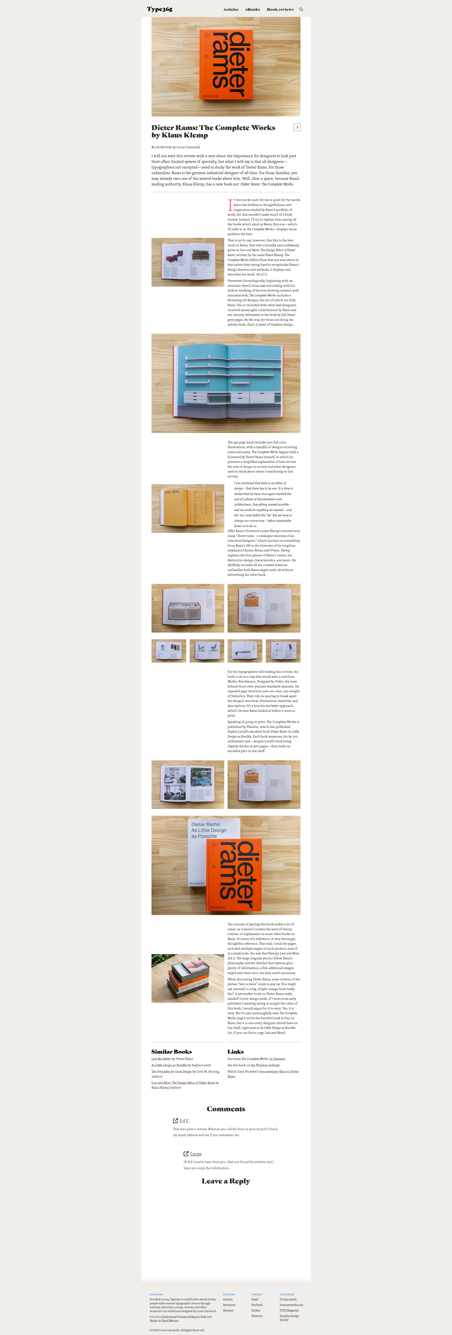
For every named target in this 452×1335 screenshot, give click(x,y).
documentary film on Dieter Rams (263, 1074)
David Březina (170, 1320)
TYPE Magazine (289, 1310)
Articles (228, 1299)
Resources (229, 1304)
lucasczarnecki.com (291, 1304)
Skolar (154, 1320)
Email (254, 1299)
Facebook (257, 1304)
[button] (301, 9)
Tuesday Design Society (289, 1317)
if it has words (288, 1299)
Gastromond (169, 1316)
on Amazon (277, 1059)
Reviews (228, 1310)
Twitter (255, 1310)
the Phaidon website (265, 1065)
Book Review (161, 147)
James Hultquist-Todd (193, 1316)
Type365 (160, 8)
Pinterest (257, 1315)
